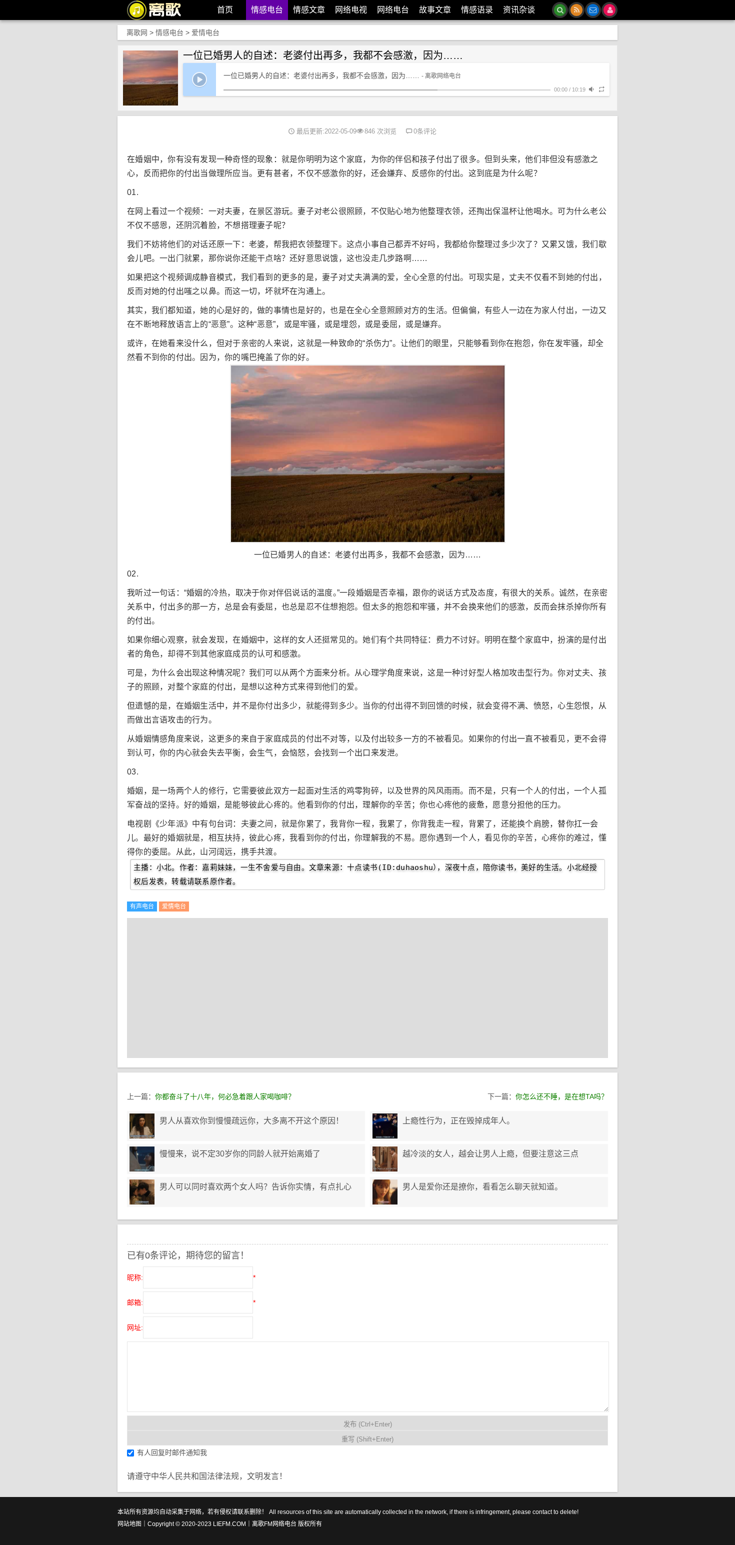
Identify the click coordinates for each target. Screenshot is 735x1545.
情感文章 (309, 10)
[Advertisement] (367, 988)
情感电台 (267, 10)
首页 (225, 10)
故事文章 (435, 10)
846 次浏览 (380, 131)
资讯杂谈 (519, 10)
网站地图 (130, 1524)
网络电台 (393, 10)
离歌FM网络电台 (274, 1524)
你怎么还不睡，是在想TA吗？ (562, 1096)
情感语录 (477, 10)
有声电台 (142, 906)
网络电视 (351, 10)
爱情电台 (206, 32)
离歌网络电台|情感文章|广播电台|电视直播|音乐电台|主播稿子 (160, 10)
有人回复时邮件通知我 (172, 1452)
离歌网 (137, 32)
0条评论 (425, 131)
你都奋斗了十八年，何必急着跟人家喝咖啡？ (225, 1096)
